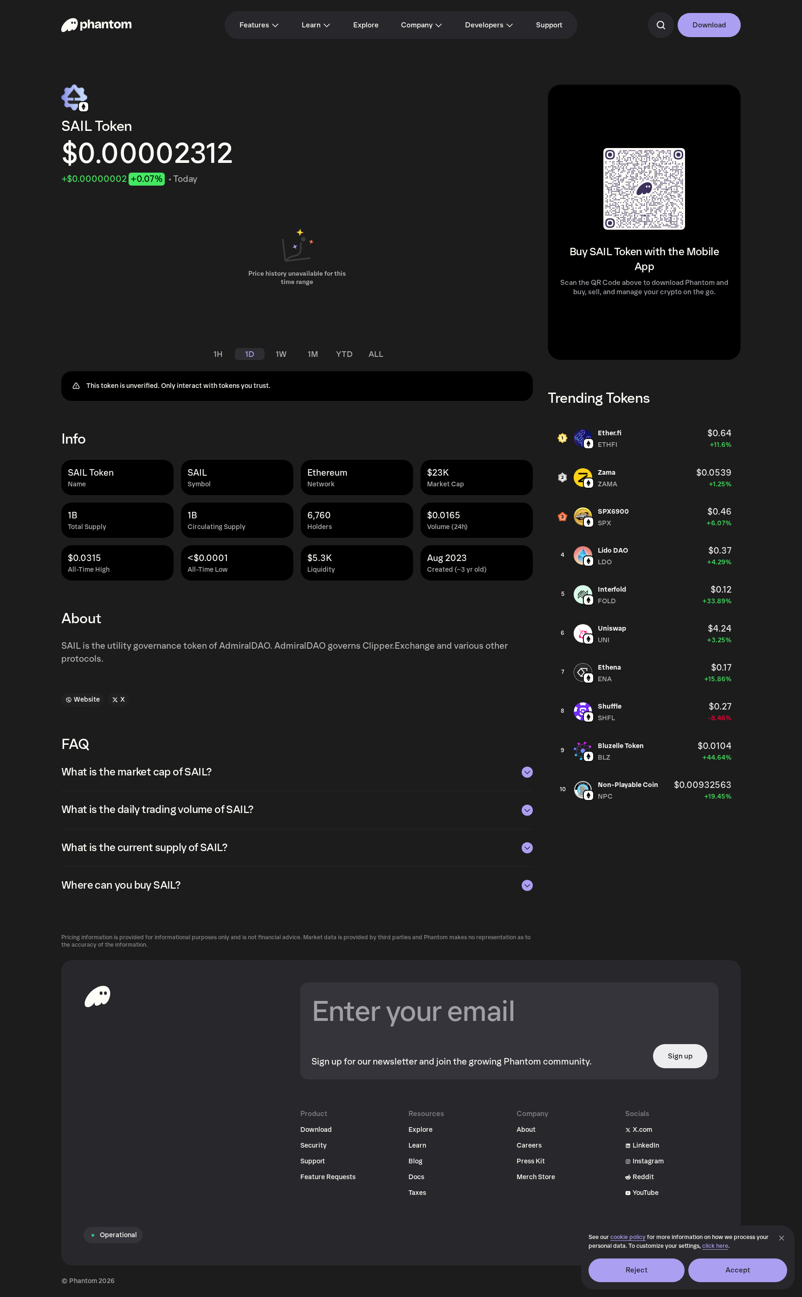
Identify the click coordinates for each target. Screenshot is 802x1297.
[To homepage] (97, 996)
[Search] (661, 25)
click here (715, 1246)
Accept (737, 1270)
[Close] (781, 1238)
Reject (637, 1270)
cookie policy (628, 1237)
